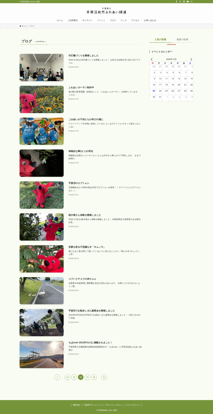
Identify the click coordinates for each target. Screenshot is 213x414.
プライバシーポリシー (114, 405)
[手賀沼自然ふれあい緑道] (106, 11)
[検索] (191, 1)
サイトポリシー (133, 405)
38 (94, 377)
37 (87, 377)
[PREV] (152, 59)
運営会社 (76, 405)
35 (74, 377)
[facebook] (176, 1)
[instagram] (184, 1)
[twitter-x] (180, 1)
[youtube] (188, 1)
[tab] (160, 40)
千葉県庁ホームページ (92, 405)
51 (104, 377)
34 (67, 377)
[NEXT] (190, 59)
